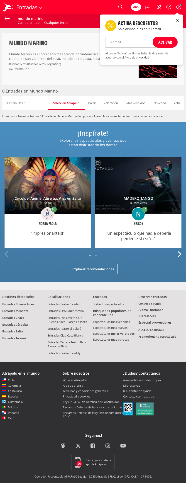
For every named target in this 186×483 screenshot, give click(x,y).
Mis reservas (131, 386)
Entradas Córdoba (15, 324)
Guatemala (15, 402)
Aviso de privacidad (137, 57)
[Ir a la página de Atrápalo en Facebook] (93, 446)
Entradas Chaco (13, 318)
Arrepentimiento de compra (142, 380)
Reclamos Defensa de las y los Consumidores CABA (93, 414)
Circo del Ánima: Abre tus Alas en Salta (48, 198)
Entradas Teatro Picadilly (64, 353)
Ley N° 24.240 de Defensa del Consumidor (91, 402)
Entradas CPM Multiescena (66, 311)
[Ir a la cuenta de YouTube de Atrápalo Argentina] (123, 446)
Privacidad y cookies (76, 396)
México (13, 407)
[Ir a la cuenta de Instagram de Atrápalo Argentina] (108, 446)
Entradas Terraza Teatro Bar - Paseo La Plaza (67, 344)
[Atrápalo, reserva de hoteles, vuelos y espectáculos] (8, 7)
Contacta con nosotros (138, 396)
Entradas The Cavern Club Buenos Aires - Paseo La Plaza (67, 320)
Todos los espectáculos (108, 304)
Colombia (14, 385)
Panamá (13, 413)
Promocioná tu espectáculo (157, 336)
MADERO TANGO (138, 198)
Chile (11, 380)
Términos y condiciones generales (85, 391)
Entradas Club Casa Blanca (65, 335)
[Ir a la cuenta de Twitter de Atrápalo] (78, 446)
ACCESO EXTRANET (151, 330)
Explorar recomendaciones (93, 269)
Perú (11, 418)
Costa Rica (15, 391)
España (13, 396)
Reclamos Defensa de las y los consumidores (92, 407)
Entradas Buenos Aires (18, 304)
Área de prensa (73, 385)
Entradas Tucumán (15, 338)
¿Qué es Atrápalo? (75, 380)
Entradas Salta (12, 331)
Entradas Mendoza (15, 311)
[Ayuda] (168, 7)
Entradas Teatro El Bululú (64, 329)
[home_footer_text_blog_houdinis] (63, 445)
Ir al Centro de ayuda (137, 391)
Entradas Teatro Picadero (64, 304)
